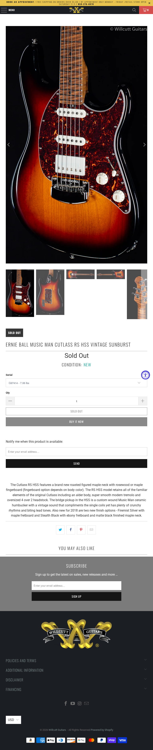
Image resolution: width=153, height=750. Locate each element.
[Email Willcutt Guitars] (87, 704)
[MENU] (2, 10)
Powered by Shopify (102, 729)
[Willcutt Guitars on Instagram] (80, 704)
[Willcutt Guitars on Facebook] (66, 704)
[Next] (144, 144)
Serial (9, 374)
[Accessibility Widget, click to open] (145, 375)
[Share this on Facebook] (70, 530)
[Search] (134, 10)
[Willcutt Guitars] (76, 10)
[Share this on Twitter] (60, 530)
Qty (8, 392)
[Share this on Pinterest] (81, 530)
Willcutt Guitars (57, 729)
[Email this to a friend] (91, 530)
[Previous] (9, 144)
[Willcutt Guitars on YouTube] (73, 704)
